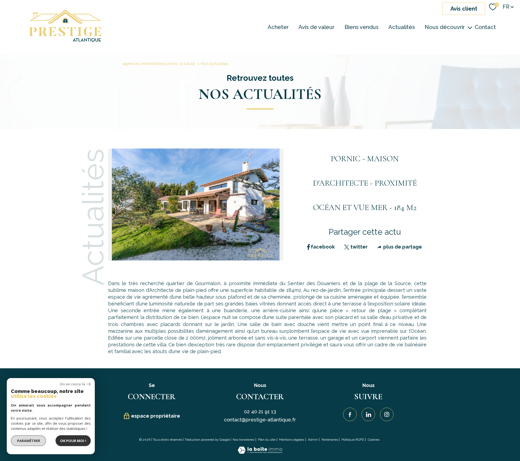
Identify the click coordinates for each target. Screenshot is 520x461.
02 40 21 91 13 (260, 411)
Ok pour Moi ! (73, 440)
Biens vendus (361, 27)
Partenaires (329, 439)
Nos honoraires (243, 439)
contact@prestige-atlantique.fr (260, 420)
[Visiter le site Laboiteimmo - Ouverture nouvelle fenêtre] (260, 452)
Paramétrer (28, 440)
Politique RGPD (353, 439)
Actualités (401, 27)
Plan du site (266, 439)
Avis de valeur (316, 27)
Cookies (373, 439)
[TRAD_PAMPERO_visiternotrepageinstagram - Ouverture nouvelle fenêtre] (387, 414)
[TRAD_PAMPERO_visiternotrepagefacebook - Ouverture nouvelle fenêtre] (350, 414)
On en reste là (72, 384)
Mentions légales (291, 439)
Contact (485, 27)
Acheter (278, 27)
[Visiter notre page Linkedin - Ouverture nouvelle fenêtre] (368, 414)
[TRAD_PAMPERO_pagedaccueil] (65, 40)
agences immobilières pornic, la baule (159, 63)
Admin (313, 439)
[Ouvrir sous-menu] (470, 27)
